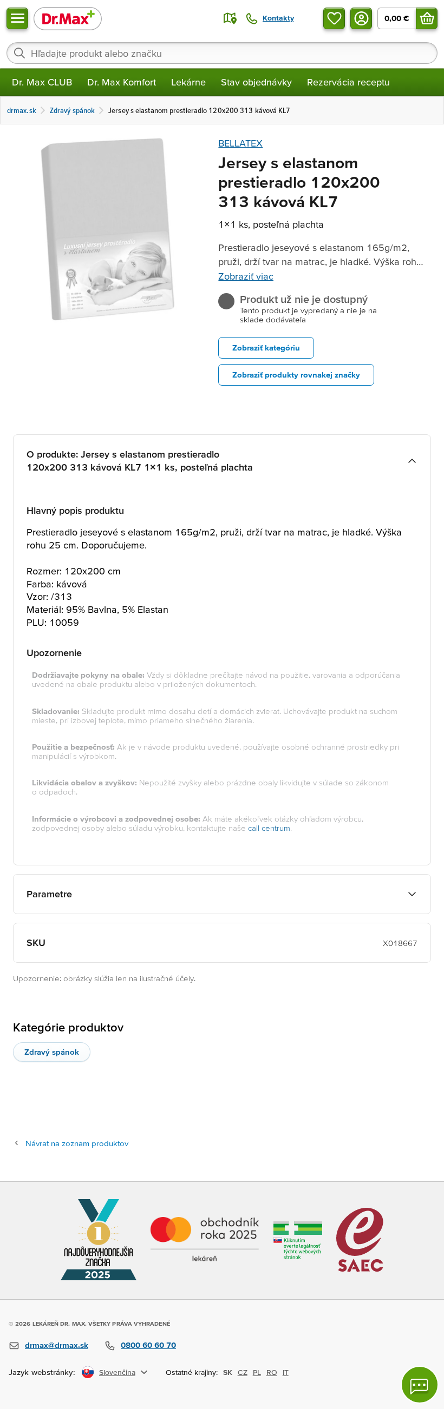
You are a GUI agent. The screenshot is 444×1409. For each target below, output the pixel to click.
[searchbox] (222, 53)
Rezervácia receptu (348, 82)
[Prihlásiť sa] (361, 18)
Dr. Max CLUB (42, 82)
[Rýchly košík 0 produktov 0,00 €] (427, 18)
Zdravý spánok (51, 1051)
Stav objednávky (256, 82)
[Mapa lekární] (230, 18)
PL (257, 1372)
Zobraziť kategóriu (266, 347)
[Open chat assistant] (420, 1385)
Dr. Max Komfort (121, 82)
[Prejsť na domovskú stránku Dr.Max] (68, 18)
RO (271, 1372)
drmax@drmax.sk (56, 1345)
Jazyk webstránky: (42, 1372)
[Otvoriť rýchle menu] (17, 18)
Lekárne (188, 82)
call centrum (269, 827)
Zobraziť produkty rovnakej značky (296, 374)
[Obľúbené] (334, 18)
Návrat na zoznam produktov (76, 1143)
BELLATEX (240, 143)
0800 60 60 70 (148, 1345)
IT (286, 1372)
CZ (242, 1372)
